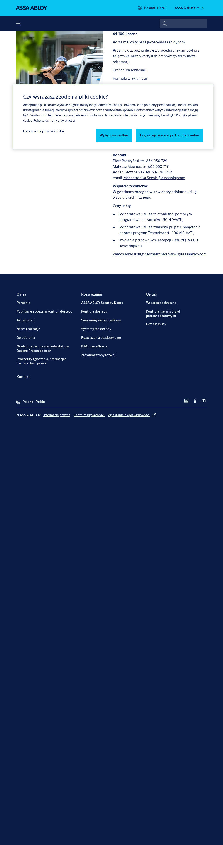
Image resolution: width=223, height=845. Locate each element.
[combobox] (183, 23)
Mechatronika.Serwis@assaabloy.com (154, 177)
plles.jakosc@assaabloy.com (162, 41)
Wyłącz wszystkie (114, 135)
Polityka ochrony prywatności (54, 120)
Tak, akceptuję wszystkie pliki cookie (169, 135)
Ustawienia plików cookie (44, 131)
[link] (21, 294)
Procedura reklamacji (130, 69)
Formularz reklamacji (130, 78)
